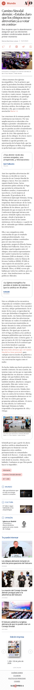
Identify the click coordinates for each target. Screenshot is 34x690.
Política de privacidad (17, 678)
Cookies (17, 681)
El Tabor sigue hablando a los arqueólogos (8, 508)
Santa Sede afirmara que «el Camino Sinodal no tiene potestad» (17, 351)
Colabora (17, 676)
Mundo (11, 3)
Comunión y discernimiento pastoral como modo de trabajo (10, 526)
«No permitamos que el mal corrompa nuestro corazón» (10, 492)
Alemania (6, 470)
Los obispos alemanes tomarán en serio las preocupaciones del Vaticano (17, 562)
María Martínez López (10, 41)
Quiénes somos (17, 673)
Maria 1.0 (14, 111)
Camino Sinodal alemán (12, 474)
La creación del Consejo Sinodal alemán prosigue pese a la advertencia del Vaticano (14, 592)
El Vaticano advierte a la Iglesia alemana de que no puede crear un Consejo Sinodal (16, 624)
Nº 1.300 (6, 479)
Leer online (17, 667)
